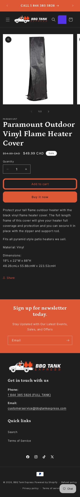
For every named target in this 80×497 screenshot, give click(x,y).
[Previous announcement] (7, 5)
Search (12, 432)
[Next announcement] (73, 5)
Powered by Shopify (46, 482)
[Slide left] (31, 111)
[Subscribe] (67, 340)
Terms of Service (19, 440)
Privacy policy (31, 488)
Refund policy (69, 482)
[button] (7, 19)
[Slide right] (48, 111)
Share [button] (11, 277)
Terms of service (52, 488)
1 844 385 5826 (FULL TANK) (29, 395)
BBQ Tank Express (23, 482)
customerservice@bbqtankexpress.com (37, 408)
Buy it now (40, 197)
